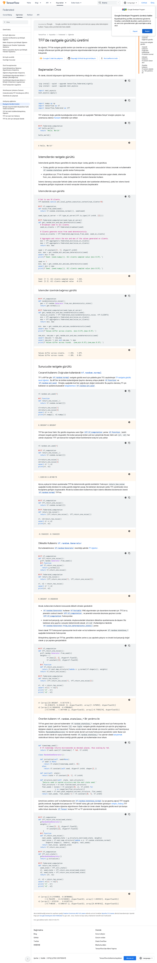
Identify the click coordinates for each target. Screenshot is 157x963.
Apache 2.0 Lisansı (108, 913)
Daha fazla (75, 3)
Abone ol (129, 958)
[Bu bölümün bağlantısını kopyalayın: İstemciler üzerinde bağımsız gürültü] (79, 290)
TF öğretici (93, 548)
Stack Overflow (100, 941)
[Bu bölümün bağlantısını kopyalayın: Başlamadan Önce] (63, 69)
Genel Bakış (7, 15)
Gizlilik (43, 958)
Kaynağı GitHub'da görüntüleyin (83, 58)
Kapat (135, 31)
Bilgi (36, 3)
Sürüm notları (100, 938)
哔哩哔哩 (37, 945)
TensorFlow (42, 35)
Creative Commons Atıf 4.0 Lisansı (74, 913)
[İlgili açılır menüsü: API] (51, 3)
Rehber (30, 15)
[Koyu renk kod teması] (125, 81)
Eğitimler (19, 15)
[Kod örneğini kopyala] (129, 81)
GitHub (144, 3)
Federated (8, 10)
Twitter (36, 941)
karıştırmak (117, 735)
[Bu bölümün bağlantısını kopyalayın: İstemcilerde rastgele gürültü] (77, 157)
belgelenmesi (79, 386)
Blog (35, 934)
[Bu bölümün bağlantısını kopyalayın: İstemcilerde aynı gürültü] (66, 191)
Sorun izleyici (100, 934)
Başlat (147, 31)
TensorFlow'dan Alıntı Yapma (106, 949)
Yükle (29, 3)
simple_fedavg (117, 804)
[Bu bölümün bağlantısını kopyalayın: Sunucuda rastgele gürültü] (74, 366)
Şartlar (36, 958)
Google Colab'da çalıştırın (53, 58)
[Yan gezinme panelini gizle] (27, 959)
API (47, 3)
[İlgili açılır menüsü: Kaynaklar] (66, 3)
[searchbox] (15, 22)
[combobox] (108, 3)
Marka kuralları (100, 945)
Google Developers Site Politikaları (51, 916)
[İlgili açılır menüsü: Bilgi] (41, 3)
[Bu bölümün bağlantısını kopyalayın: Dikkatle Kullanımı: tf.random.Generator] (84, 543)
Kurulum (57, 118)
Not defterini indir (111, 58)
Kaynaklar (60, 3)
